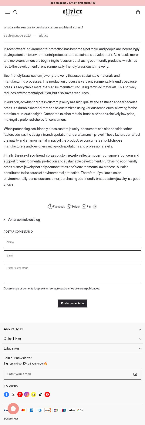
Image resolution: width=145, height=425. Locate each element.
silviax (14, 418)
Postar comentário (72, 303)
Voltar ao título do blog (24, 220)
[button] (7, 12)
